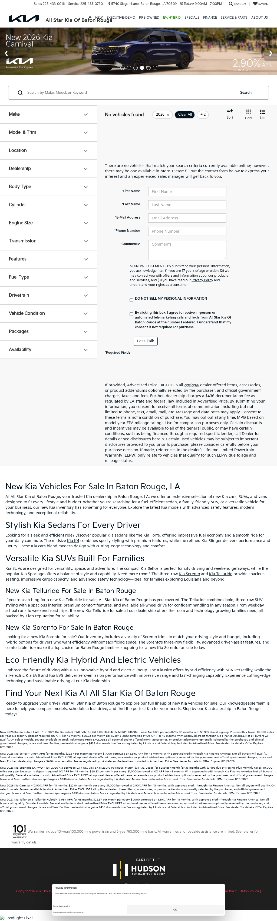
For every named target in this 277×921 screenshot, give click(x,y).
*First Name (131, 191)
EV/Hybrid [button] (172, 18)
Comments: (130, 244)
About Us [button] (259, 18)
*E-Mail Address (127, 218)
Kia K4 (73, 540)
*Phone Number (127, 231)
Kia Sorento (189, 574)
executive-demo (121, 18)
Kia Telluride (220, 574)
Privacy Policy (202, 280)
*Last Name (131, 204)
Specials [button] (191, 18)
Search (246, 93)
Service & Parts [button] (234, 18)
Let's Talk (145, 341)
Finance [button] (210, 18)
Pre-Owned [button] (149, 18)
